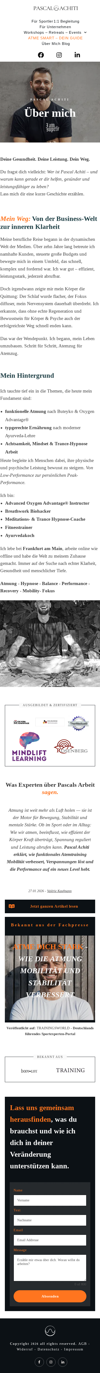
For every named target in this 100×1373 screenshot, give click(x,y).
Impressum (73, 1349)
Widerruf (25, 1349)
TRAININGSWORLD (53, 1028)
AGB (83, 1344)
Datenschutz (49, 1349)
